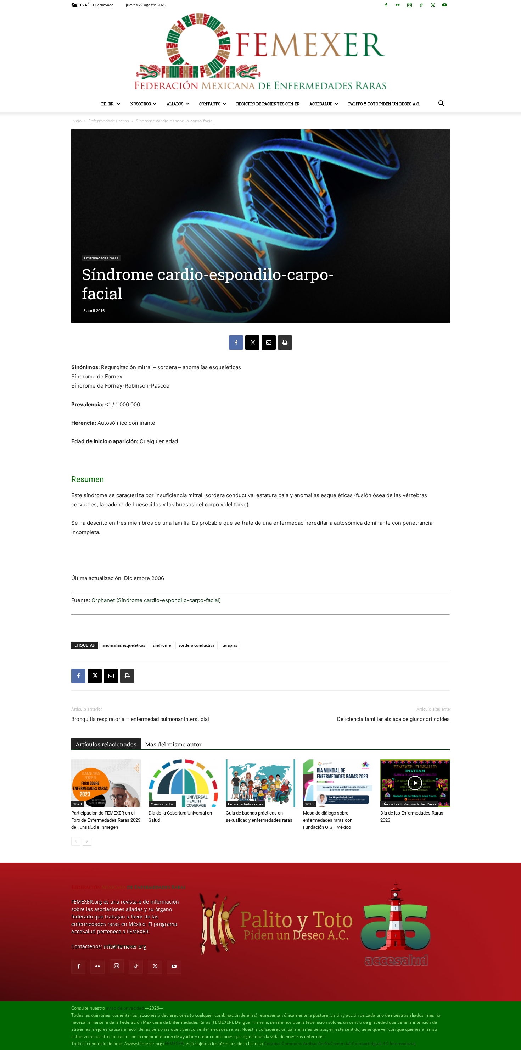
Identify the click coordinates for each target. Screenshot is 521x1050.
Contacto (209, 103)
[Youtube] (444, 5)
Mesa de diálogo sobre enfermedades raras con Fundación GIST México (327, 820)
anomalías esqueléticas (123, 645)
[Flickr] (397, 5)
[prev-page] (75, 841)
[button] (441, 104)
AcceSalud (320, 103)
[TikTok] (421, 5)
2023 (77, 803)
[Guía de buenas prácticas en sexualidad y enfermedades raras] (260, 783)
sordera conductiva (196, 645)
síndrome (162, 645)
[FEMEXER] (260, 52)
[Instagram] (409, 5)
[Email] (269, 342)
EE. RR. (107, 103)
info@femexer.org (124, 946)
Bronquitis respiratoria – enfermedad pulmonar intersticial (140, 719)
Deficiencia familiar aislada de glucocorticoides (393, 719)
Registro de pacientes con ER (267, 103)
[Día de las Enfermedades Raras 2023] (415, 783)
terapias (229, 645)
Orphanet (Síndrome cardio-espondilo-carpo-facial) (156, 600)
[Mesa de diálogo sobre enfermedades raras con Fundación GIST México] (337, 783)
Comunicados (162, 803)
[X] (432, 5)
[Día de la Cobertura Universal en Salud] (183, 783)
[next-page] (87, 841)
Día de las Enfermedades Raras (409, 803)
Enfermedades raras (108, 121)
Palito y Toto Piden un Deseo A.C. (384, 103)
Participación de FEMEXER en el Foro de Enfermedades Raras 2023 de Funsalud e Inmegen (105, 820)
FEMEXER (174, 1043)
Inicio (76, 121)
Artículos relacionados (105, 744)
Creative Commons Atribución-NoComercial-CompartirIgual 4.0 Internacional (340, 1043)
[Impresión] (285, 342)
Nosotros (140, 103)
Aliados (175, 103)
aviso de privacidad (125, 1008)
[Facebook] (386, 5)
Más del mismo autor (173, 744)
